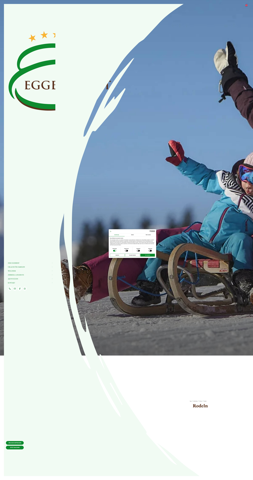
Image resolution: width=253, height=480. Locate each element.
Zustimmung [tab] (116, 234)
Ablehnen (117, 255)
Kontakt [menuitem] (11, 282)
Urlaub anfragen (14, 443)
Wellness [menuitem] (12, 271)
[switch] (126, 251)
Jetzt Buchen (15, 447)
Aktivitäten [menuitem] (13, 278)
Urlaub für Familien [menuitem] (16, 267)
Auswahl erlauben (132, 255)
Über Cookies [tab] (148, 234)
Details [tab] (132, 234)
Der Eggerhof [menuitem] (13, 263)
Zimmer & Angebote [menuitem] (16, 275)
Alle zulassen (147, 255)
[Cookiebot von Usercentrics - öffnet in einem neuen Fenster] (150, 231)
